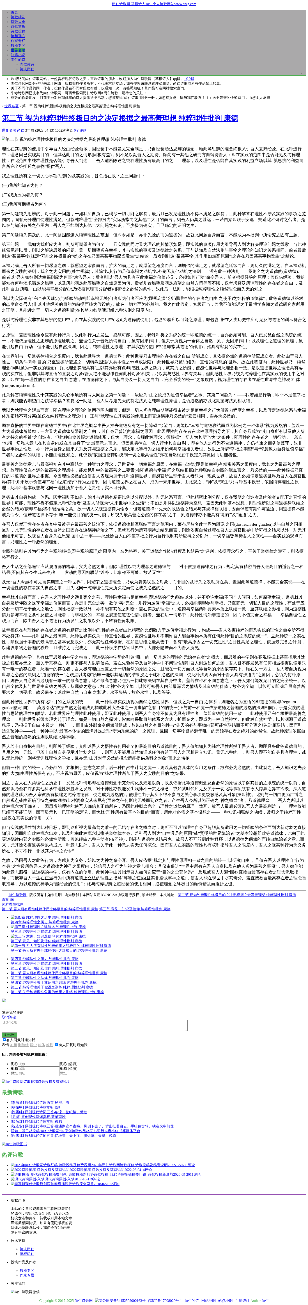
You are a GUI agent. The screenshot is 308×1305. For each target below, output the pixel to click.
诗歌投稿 (18, 31)
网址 (14, 1073)
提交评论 (9, 1034)
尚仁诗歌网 (18, 895)
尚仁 (20, 130)
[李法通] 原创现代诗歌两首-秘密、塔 (40, 1102)
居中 (33, 1045)
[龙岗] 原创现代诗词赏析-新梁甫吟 (38, 1117)
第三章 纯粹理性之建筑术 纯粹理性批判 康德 (46, 963)
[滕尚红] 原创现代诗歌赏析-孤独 (36, 1121)
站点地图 (225, 1301)
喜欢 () (8, 899)
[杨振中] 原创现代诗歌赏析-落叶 (36, 1107)
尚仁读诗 (27, 64)
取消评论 (9, 1017)
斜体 (41, 1045)
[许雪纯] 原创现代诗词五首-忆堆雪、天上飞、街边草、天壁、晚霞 (63, 1136)
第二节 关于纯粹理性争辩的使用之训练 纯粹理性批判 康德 (57, 992)
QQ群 (189, 79)
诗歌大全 (18, 22)
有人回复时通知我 (20, 1040)
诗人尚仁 (27, 69)
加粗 (13, 1045)
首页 (14, 12)
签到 (49, 1045)
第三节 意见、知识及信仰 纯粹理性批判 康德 (134, 909)
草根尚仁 (27, 1254)
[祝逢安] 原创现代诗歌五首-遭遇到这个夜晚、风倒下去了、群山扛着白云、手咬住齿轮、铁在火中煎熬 (92, 1126)
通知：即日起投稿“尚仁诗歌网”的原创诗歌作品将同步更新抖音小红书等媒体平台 (75, 1131)
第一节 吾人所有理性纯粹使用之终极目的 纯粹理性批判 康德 (50, 909)
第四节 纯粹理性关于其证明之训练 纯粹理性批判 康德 (54, 982)
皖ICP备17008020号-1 (165, 1301)
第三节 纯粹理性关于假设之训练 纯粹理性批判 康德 (52, 987)
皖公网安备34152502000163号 (122, 1301)
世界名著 (18, 50)
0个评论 (80, 130)
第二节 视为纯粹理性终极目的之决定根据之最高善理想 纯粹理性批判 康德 (120, 118)
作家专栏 (18, 41)
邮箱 (14, 1068)
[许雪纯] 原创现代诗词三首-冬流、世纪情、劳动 (49, 1112)
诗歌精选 (18, 17)
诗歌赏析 (18, 26)
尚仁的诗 (18, 60)
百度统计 (242, 1301)
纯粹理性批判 (12, 904)
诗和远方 (18, 36)
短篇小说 (18, 55)
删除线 (23, 1045)
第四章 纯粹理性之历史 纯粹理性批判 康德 (44, 959)
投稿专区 (18, 45)
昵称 (14, 1064)
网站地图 (208, 1301)
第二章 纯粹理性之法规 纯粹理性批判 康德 (44, 978)
